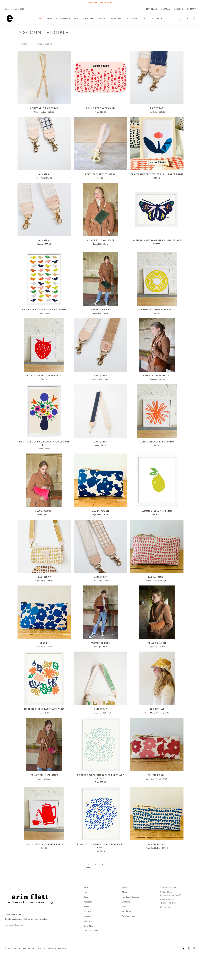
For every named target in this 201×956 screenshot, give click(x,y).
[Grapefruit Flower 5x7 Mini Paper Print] (156, 143)
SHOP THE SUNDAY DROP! (100, 3)
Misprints (88, 921)
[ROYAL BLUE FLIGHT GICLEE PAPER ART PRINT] (100, 813)
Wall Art (87, 911)
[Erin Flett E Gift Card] (100, 77)
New (86, 891)
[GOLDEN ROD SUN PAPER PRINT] (156, 279)
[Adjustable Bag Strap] (44, 77)
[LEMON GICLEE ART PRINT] (156, 480)
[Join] (68, 924)
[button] (49, 18)
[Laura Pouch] (100, 480)
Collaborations (128, 916)
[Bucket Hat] (156, 678)
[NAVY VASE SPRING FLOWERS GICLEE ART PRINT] (44, 411)
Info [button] (124, 888)
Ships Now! (89, 925)
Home (86, 906)
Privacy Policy (36, 949)
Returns (125, 906)
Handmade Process (130, 896)
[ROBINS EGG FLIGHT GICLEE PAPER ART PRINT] (100, 744)
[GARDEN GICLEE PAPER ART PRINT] (44, 678)
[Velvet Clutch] (100, 279)
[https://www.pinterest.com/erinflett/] (194, 948)
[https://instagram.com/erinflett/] (188, 948)
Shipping (126, 901)
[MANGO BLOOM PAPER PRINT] (156, 411)
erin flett (14, 949)
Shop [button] (86, 888)
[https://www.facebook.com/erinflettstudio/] (183, 948)
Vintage (87, 916)
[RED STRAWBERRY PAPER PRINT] (44, 345)
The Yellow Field (91, 930)
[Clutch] (44, 612)
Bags (86, 896)
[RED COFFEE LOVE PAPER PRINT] (44, 813)
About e (125, 891)
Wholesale (126, 911)
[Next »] (123, 864)
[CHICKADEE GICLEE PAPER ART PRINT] (44, 279)
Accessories (89, 901)
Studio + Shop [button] (168, 888)
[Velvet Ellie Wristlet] (100, 209)
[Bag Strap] (156, 77)
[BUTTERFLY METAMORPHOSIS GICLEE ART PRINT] (156, 209)
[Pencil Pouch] (156, 744)
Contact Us (165, 907)
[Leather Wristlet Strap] (100, 143)
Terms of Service (57, 949)
